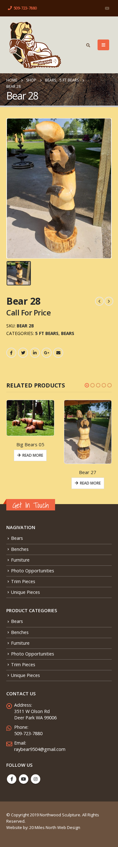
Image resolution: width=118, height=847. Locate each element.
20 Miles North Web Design (54, 827)
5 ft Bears (47, 333)
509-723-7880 (25, 8)
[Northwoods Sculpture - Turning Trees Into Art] (35, 45)
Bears (67, 333)
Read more (32, 455)
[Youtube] (107, 8)
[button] (87, 385)
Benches (20, 549)
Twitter (23, 353)
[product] (30, 418)
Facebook (11, 353)
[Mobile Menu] (103, 45)
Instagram (35, 779)
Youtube (23, 779)
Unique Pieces (25, 592)
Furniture (20, 560)
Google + (47, 353)
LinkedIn (35, 353)
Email (58, 353)
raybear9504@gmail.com (39, 749)
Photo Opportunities (32, 571)
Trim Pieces (23, 581)
